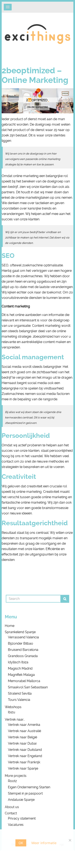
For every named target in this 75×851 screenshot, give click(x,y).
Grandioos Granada (23, 656)
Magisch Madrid (20, 668)
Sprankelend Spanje (20, 632)
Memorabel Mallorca (24, 681)
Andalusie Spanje (21, 800)
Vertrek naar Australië (24, 731)
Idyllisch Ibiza (18, 662)
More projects (15, 776)
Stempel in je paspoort (25, 793)
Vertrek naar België (22, 737)
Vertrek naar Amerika (24, 725)
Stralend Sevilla (20, 693)
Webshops (13, 707)
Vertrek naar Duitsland (25, 750)
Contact (11, 813)
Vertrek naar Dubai (22, 743)
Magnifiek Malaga (21, 675)
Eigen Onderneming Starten (29, 787)
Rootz (12, 781)
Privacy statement (22, 818)
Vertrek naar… (15, 719)
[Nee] (70, 840)
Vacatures (16, 825)
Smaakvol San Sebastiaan (28, 687)
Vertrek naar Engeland (25, 756)
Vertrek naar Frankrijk (24, 762)
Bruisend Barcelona (23, 650)
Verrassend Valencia (23, 637)
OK (21, 843)
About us (12, 807)
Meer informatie (43, 843)
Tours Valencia (19, 700)
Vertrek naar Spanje (23, 768)
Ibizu (11, 712)
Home (9, 626)
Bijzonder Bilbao (20, 643)
